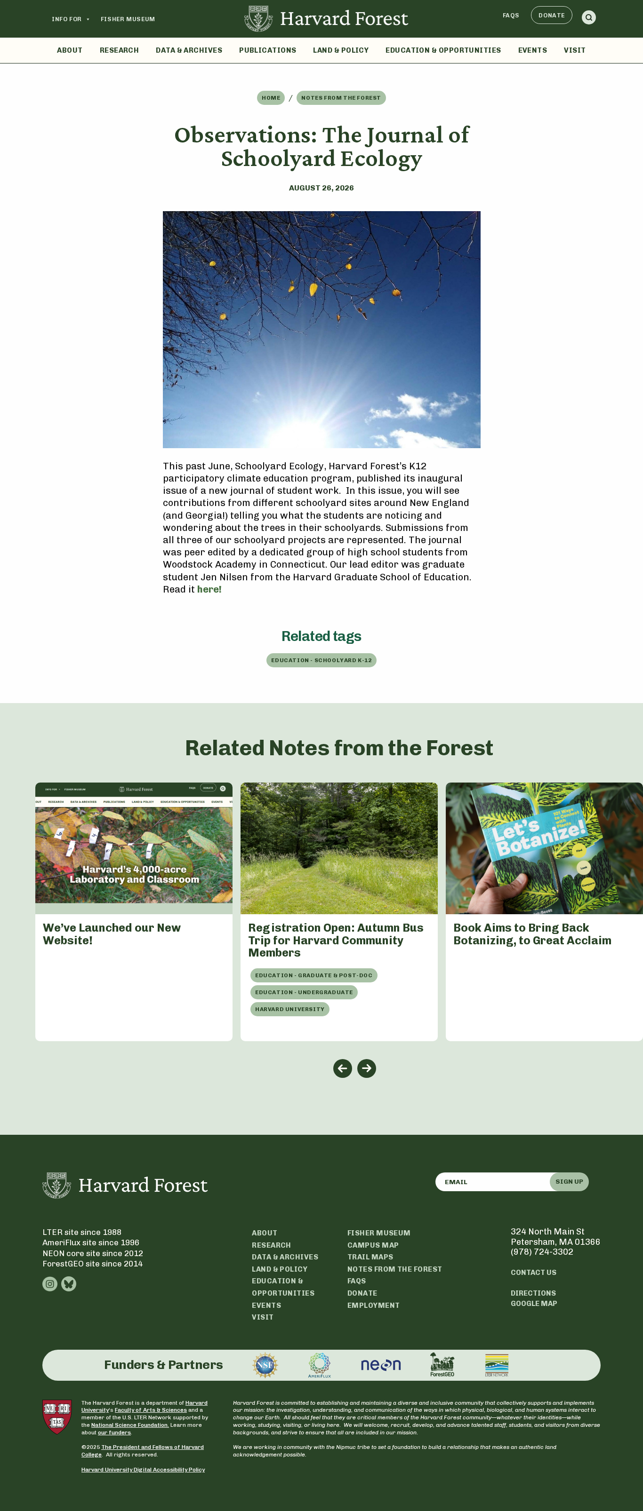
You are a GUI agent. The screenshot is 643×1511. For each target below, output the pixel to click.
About (69, 50)
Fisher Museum (128, 19)
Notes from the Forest (341, 98)
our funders (114, 1432)
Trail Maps (370, 1257)
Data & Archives (189, 50)
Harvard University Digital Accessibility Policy (143, 1469)
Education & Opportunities (443, 50)
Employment (373, 1305)
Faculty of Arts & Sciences (151, 1410)
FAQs (511, 15)
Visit (575, 50)
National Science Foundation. (130, 1425)
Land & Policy (341, 50)
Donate (552, 15)
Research (119, 50)
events (266, 1305)
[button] (589, 19)
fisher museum (379, 1233)
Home (271, 98)
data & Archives (285, 1257)
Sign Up (569, 1182)
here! (209, 589)
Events (532, 50)
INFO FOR (67, 19)
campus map (373, 1245)
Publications (267, 50)
